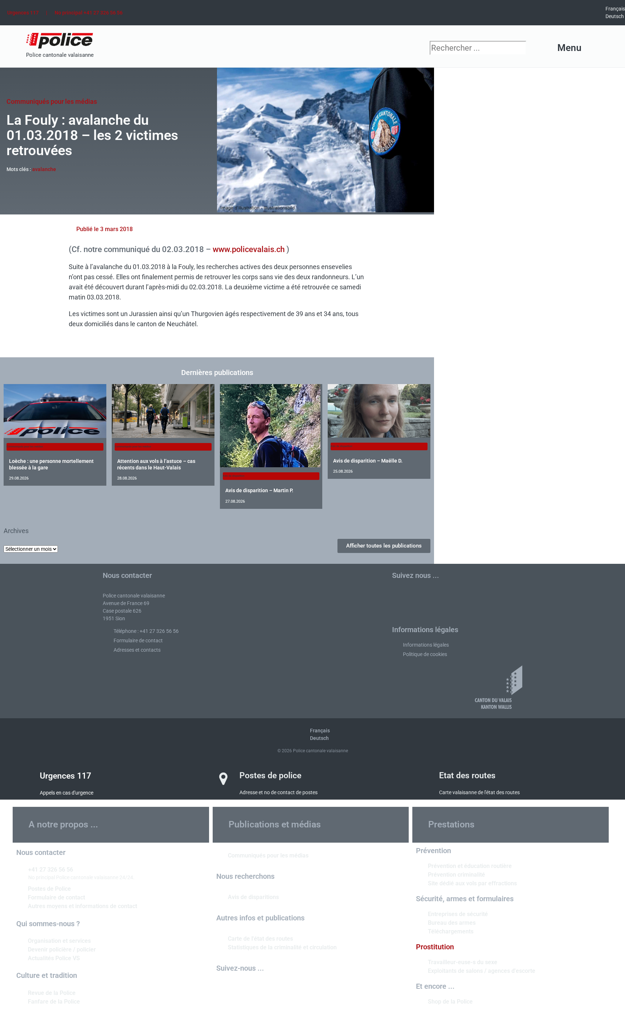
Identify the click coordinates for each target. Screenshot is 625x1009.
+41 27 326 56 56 (50, 869)
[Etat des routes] (423, 778)
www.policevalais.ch (249, 249)
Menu (569, 47)
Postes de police (270, 775)
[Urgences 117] (24, 779)
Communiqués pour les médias (52, 101)
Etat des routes (467, 775)
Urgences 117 (23, 13)
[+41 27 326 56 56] (19, 869)
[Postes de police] (223, 778)
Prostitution (435, 946)
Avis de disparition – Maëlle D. (368, 461)
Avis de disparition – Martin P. (259, 490)
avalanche (44, 169)
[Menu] (594, 48)
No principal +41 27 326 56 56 (89, 13)
